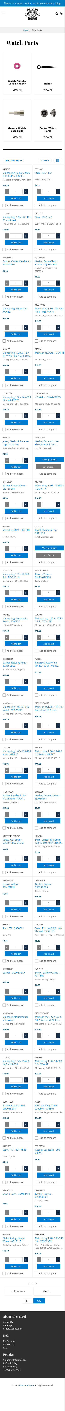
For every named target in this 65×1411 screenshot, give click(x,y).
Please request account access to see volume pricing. (32, 3)
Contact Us (9, 1344)
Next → (47, 1291)
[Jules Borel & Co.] (32, 13)
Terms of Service (12, 1369)
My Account (9, 1340)
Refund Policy (10, 1363)
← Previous (18, 1291)
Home (25, 30)
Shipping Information (14, 1359)
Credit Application (12, 1328)
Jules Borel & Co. (26, 1385)
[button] (57, 160)
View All (17, 90)
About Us (8, 1322)
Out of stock (48, 466)
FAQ (5, 1347)
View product (49, 459)
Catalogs (7, 1325)
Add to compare (15, 205)
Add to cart (16, 198)
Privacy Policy (10, 1366)
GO (39, 1300)
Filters (45, 160)
